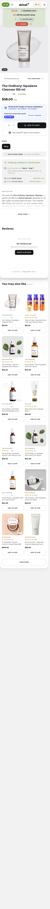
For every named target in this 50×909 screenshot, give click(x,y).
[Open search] (12, 4)
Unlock (23, 24)
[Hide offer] (31, 24)
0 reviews (22, 99)
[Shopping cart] (44, 4)
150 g (6, 151)
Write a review (24, 257)
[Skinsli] (24, 4)
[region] (24, 53)
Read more (23, 219)
